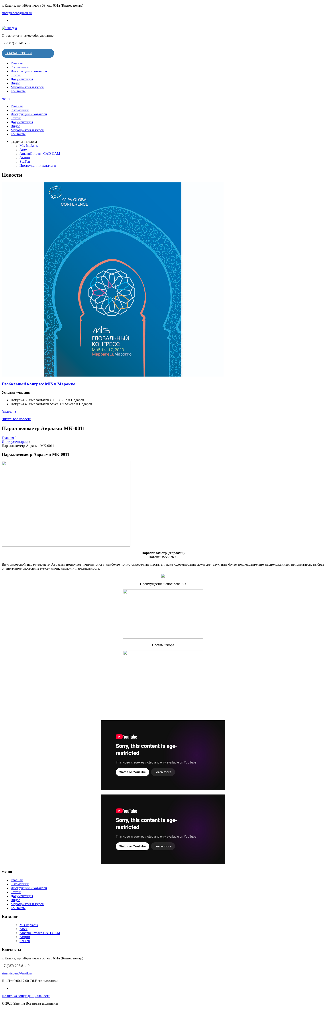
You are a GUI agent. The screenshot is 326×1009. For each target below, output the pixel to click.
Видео (15, 83)
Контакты (18, 91)
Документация (22, 79)
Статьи (16, 75)
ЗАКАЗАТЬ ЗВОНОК (18, 53)
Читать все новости (16, 419)
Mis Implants (29, 145)
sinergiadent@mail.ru (17, 13)
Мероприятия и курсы (27, 87)
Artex (23, 149)
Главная (17, 63)
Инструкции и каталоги (29, 71)
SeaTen (25, 161)
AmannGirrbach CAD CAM (40, 153)
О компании (20, 67)
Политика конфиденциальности (26, 996)
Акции (25, 157)
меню (6, 99)
